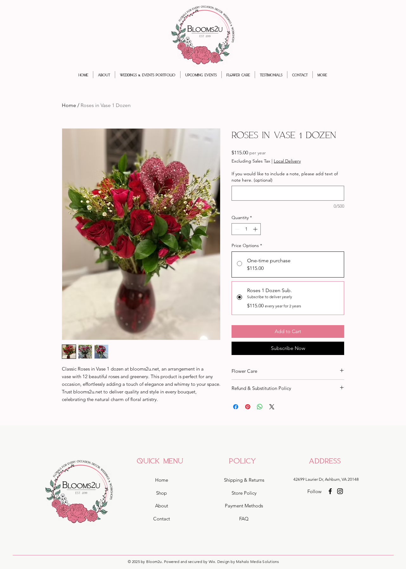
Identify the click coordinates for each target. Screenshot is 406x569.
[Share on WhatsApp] (260, 407)
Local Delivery (287, 161)
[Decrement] (236, 229)
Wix (212, 561)
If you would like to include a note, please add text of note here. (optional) (285, 177)
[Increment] (256, 229)
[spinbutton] (246, 229)
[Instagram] (340, 491)
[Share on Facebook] (235, 407)
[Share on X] (272, 407)
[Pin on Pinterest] (248, 407)
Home (69, 105)
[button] (147, 74)
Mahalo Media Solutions (257, 561)
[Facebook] (330, 491)
